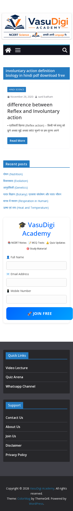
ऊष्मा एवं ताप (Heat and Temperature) (26, 208)
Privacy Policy (16, 455)
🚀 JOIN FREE (39, 313)
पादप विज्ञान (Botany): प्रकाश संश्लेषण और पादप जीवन (32, 194)
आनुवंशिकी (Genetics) (15, 187)
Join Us (11, 436)
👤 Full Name (15, 257)
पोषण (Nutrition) (13, 174)
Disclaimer (14, 445)
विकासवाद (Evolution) (15, 181)
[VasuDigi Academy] (8, 50)
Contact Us (14, 417)
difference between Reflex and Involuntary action (33, 110)
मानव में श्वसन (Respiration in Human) (25, 201)
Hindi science (16, 89)
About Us (13, 427)
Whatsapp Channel (20, 386)
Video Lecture (17, 368)
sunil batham (45, 96)
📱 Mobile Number (18, 291)
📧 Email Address (17, 274)
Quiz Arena (14, 377)
